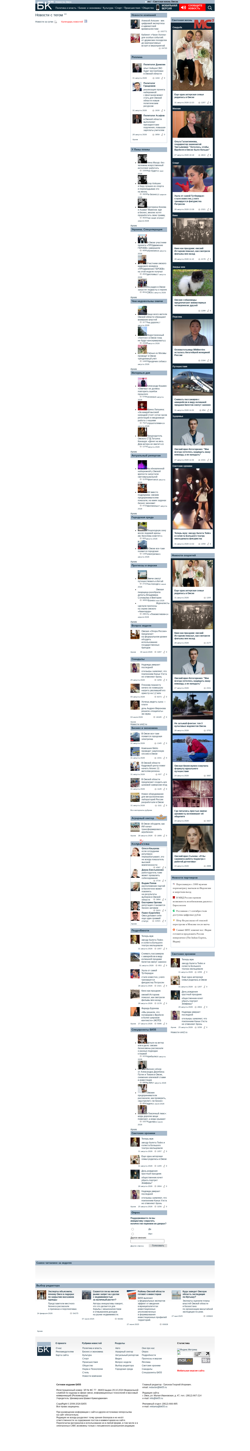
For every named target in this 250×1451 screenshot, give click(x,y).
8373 (159, 697)
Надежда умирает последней (150, 666)
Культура (108, 8)
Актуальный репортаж (146, 455)
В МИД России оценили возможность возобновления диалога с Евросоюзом (192, 901)
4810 (203, 155)
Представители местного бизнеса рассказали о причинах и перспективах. (62, 1306)
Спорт (118, 8)
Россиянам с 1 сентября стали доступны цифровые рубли (190, 913)
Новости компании (92, 1376)
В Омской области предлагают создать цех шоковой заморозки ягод (154, 782)
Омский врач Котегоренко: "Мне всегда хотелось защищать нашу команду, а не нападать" (192, 452)
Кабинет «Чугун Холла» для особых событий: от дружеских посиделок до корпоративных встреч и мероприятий (154, 40)
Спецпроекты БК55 (144, 1029)
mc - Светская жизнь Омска (163, 1)
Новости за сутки (44, 21)
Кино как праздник (151, 991)
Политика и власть (65, 8)
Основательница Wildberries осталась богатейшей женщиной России (192, 352)
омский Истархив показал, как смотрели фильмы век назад (153, 997)
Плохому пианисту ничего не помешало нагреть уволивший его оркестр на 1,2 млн (153, 689)
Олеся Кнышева (150, 848)
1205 (159, 1166)
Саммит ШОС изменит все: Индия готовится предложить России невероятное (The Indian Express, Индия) (192, 936)
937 (160, 774)
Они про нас (148, 1348)
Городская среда (143, 517)
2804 (159, 1186)
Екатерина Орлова (152, 902)
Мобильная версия (169, 7)
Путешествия (180, 366)
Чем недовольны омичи (147, 301)
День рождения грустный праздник (151, 1172)
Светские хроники (143, 1133)
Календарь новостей (72, 21)
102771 (164, 31)
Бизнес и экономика (90, 8)
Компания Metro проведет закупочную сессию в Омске (152, 751)
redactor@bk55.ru (158, 1387)
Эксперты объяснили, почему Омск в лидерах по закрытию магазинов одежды (61, 1295)
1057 (159, 949)
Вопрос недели (141, 625)
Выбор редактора (48, 1285)
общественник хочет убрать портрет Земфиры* (152, 1180)
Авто (117, 1348)
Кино (175, 215)
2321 (159, 986)
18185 (159, 717)
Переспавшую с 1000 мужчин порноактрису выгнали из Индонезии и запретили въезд (192, 888)
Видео (118, 1358)
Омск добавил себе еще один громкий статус (152, 918)
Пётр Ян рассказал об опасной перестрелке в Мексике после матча (191, 922)
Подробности (140, 930)
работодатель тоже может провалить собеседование (152, 875)
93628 (165, 1324)
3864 (158, 899)
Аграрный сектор (143, 818)
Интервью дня (141, 372)
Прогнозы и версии (144, 565)
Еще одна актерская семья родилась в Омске (154, 1157)
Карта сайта (62, 1355)
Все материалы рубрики (141, 810)
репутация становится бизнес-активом (153, 906)
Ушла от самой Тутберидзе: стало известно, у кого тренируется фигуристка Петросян (189, 200)
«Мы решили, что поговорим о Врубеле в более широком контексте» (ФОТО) (152, 1016)
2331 (203, 460)
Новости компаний (144, 15)
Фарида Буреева (150, 1008)
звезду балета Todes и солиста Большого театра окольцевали (152, 943)
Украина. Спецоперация (147, 229)
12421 (158, 921)
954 (204, 410)
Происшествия (132, 8)
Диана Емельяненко (153, 870)
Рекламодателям (65, 1351)
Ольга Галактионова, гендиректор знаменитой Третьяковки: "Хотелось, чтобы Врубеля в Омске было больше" (192, 145)
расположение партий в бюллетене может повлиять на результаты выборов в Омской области (153, 893)
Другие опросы (137, 1246)
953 (160, 965)
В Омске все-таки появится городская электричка (151, 736)
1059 (203, 544)
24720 (164, 48)
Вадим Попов (149, 883)
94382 (120, 1319)
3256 (159, 680)
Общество (148, 8)
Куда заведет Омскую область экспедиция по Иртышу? (195, 1294)
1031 (159, 758)
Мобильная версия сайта (190, 1370)
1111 (160, 805)
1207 (203, 103)
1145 (159, 789)
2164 (203, 360)
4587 (158, 867)
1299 (203, 311)
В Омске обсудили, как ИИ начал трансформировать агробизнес (153, 828)
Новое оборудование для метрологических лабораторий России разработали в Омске (152, 798)
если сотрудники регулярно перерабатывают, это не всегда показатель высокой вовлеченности (153, 858)
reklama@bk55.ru (158, 1406)
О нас (59, 1348)
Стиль (85, 1372)
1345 (159, 743)
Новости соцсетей (184, 555)
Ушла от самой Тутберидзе (149, 972)
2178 (159, 1003)
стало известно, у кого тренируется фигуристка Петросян (153, 980)
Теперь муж (147, 936)
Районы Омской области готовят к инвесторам (151, 1293)
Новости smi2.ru (138, 724)
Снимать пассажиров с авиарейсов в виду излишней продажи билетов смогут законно (153, 957)
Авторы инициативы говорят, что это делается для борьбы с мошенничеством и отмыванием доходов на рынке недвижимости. (108, 1309)
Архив (135, 139)
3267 (159, 652)
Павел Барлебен (151, 913)
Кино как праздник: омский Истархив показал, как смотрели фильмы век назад (192, 251)
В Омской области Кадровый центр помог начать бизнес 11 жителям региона (153, 767)
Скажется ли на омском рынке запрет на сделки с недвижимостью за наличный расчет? (106, 1295)
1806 (159, 836)
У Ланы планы (141, 149)
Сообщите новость (195, 7)
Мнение (177, 108)
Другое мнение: (138, 1237)
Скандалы (138, 659)
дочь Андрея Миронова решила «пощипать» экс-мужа (153, 711)
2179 (203, 259)
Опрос (145, 1351)
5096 (159, 1024)
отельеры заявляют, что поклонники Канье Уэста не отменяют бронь (154, 674)
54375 (75, 1313)
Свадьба (177, 27)
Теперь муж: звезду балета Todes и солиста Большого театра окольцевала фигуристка (192, 536)
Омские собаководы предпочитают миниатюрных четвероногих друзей (190, 303)
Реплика (137, 57)
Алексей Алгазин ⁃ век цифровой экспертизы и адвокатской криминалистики (153, 24)
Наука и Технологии (92, 1369)
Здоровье (178, 416)
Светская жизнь (182, 20)
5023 (158, 910)
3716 (158, 881)
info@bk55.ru (156, 1398)
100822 (209, 1316)
